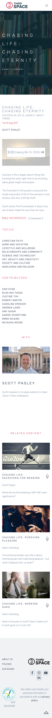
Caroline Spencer (14, 304)
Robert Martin (12, 300)
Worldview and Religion (18, 266)
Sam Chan (8, 289)
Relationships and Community (22, 251)
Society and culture (16, 263)
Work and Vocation (15, 244)
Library (18, 69)
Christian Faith (12, 240)
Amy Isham (9, 311)
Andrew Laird (11, 307)
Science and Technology (19, 255)
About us (7, 659)
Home (5, 69)
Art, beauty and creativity (20, 259)
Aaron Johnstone (14, 315)
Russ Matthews (12, 292)
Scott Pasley (18, 383)
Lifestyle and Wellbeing (18, 248)
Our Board (8, 669)
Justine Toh (10, 296)
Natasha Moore (12, 322)
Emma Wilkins (10, 318)
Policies (7, 664)
